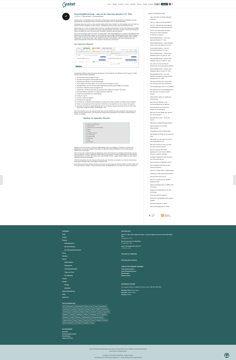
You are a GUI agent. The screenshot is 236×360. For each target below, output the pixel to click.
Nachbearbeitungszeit (98, 317)
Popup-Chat (86, 320)
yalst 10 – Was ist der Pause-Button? (161, 22)
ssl (75, 322)
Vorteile (64, 237)
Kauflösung (79, 314)
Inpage (100, 311)
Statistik (80, 322)
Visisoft (64, 278)
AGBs (63, 294)
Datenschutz (81, 309)
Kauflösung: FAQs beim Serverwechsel (161, 173)
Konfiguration (93, 314)
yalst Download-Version (128, 271)
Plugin (75, 320)
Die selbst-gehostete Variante (73, 250)
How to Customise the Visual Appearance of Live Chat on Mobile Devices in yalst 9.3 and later (160, 152)
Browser (87, 306)
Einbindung (105, 309)
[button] (227, 355)
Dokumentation (69, 262)
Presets (93, 320)
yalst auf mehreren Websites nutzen (160, 162)
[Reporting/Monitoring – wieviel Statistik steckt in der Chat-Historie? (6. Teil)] (1, 180)
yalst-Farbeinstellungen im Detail (159, 206)
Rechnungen (125, 273)
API (64, 306)
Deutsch (93, 309)
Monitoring (78, 317)
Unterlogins (84, 33)
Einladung (75, 311)
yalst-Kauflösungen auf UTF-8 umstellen (162, 86)
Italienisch (65, 314)
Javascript (72, 314)
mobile (72, 317)
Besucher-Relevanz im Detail (158, 203)
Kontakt (64, 281)
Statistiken (86, 322)
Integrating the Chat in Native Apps (160, 131)
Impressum (65, 297)
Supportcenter (125, 275)
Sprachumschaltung (68, 322)
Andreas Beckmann (98, 16)
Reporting (98, 320)
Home (64, 234)
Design (87, 309)
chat (92, 306)
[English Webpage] (169, 4)
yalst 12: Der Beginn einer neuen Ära (131, 246)
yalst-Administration (127, 269)
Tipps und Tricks (87, 16)
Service (64, 259)
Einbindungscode (67, 311)
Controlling (73, 309)
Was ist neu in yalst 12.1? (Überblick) (131, 241)
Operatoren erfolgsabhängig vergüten (161, 123)
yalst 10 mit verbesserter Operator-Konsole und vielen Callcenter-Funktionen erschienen (160, 32)
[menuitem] (109, 4)
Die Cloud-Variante (70, 246)
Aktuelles (64, 256)
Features (64, 240)
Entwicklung (66, 336)
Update (92, 322)
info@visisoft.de (137, 357)
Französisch (94, 311)
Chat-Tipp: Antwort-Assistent (158, 195)
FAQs (87, 311)
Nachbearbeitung (86, 317)
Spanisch (105, 320)
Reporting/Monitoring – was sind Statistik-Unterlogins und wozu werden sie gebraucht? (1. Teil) (161, 76)
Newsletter (67, 288)
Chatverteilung (102, 306)
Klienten (86, 314)
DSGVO (99, 309)
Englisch (82, 311)
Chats (95, 306)
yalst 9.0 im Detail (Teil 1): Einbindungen (162, 170)
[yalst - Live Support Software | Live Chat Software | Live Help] (71, 4)
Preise (64, 253)
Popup (80, 320)
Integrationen (68, 265)
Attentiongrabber (79, 306)
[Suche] (172, 4)
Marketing (104, 314)
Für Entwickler (69, 275)
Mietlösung (65, 317)
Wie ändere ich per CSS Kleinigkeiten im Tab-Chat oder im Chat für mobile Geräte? (162, 92)
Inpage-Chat (106, 311)
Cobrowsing (66, 309)
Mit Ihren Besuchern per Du (158, 176)
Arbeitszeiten (69, 306)
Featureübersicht (69, 243)
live (99, 314)
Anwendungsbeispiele (71, 269)
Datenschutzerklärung (68, 291)
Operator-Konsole (67, 320)
